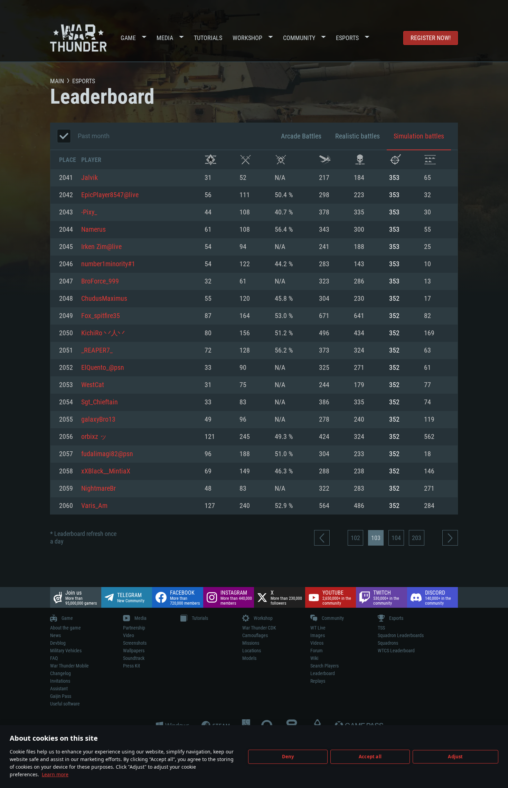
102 (355, 537)
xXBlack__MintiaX (105, 471)
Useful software (65, 704)
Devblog (58, 643)
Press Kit (131, 666)
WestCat (92, 385)
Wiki (314, 658)
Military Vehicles (66, 650)
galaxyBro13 (98, 419)
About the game (65, 628)
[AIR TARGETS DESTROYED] (395, 160)
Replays (317, 681)
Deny (288, 756)
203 (416, 537)
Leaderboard (322, 673)
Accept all (370, 756)
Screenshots (135, 643)
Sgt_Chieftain (99, 402)
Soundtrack (133, 658)
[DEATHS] (360, 160)
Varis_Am (94, 505)
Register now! (431, 37)
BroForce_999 (100, 281)
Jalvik (89, 177)
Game (128, 37)
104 (396, 537)
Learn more (55, 774)
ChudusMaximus (104, 298)
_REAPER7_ (97, 350)
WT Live (318, 628)
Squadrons (388, 643)
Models (249, 658)
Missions (250, 643)
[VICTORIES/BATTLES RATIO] (281, 160)
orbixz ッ (94, 436)
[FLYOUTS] (325, 160)
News (55, 635)
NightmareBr (98, 488)
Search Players (324, 666)
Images (317, 635)
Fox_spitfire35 (100, 316)
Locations (251, 650)
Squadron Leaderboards (401, 635)
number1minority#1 (108, 264)
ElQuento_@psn (102, 367)
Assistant (59, 688)
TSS (381, 628)
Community (299, 37)
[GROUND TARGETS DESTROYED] (430, 160)
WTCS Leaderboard (396, 650)
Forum (316, 650)
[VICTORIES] (211, 160)
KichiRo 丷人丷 (103, 333)
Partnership (134, 628)
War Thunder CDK (259, 628)
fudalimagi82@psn (107, 454)
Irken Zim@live (101, 246)
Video (128, 635)
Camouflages (255, 635)
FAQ (54, 658)
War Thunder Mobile (69, 666)
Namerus (93, 229)
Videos (316, 643)
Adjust (455, 756)
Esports (347, 37)
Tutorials (208, 37)
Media (165, 37)
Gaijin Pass (60, 696)
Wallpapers (133, 650)
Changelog (60, 673)
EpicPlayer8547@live (110, 195)
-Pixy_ (89, 212)
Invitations (60, 681)
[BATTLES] (245, 160)
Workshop (247, 37)
